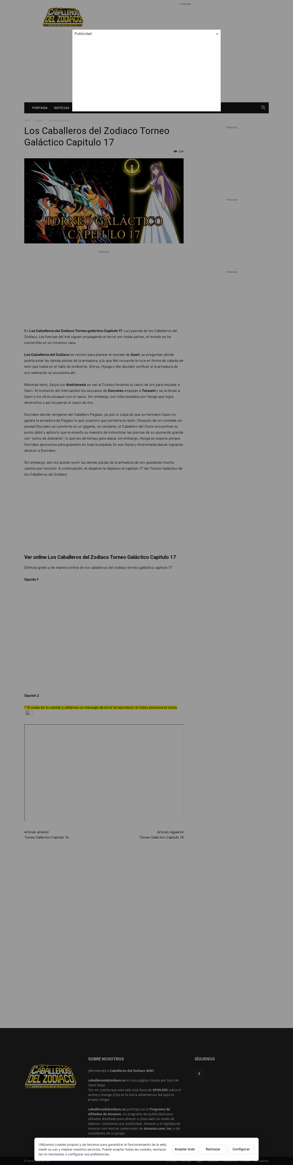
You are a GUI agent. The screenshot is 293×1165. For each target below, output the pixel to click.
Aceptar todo (185, 1149)
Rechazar (213, 1149)
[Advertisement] (146, 73)
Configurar (241, 1149)
